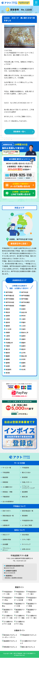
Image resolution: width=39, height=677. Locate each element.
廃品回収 (5, 477)
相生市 (23, 349)
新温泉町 (8, 369)
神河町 (8, 373)
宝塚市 (8, 316)
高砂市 (8, 322)
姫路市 (23, 306)
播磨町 (8, 356)
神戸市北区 (24, 292)
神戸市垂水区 (10, 295)
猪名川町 (24, 356)
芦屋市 (23, 322)
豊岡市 (8, 326)
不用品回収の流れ (27, 520)
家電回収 (5, 482)
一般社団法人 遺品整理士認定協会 (13, 578)
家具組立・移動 (7, 492)
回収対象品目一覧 (27, 511)
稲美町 (8, 359)
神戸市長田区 (10, 306)
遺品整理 (25, 492)
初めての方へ (7, 511)
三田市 (23, 319)
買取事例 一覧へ (19, 131)
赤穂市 (8, 332)
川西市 (8, 319)
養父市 (8, 349)
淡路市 (23, 339)
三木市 (23, 326)
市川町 (23, 369)
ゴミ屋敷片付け (7, 487)
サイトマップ (26, 544)
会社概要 (5, 544)
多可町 (23, 359)
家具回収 (25, 477)
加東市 (23, 346)
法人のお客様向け (8, 501)
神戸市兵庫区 (25, 302)
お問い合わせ (26, 549)
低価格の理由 (7, 539)
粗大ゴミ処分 (26, 472)
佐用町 (8, 366)
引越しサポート (27, 482)
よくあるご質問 (27, 525)
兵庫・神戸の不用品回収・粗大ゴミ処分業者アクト (23, 653)
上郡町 (23, 366)
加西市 (23, 336)
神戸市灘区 (24, 299)
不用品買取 (6, 472)
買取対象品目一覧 (8, 516)
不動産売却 (6, 497)
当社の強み (25, 535)
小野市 (8, 336)
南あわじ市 (24, 332)
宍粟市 (8, 346)
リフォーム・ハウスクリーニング (28, 487)
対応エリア (6, 535)
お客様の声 (6, 525)
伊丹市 (23, 316)
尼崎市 (23, 309)
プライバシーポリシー (7, 549)
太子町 (23, 353)
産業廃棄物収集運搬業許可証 (15, 566)
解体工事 (25, 497)
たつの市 (8, 329)
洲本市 (8, 339)
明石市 (8, 312)
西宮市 (8, 309)
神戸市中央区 (10, 302)
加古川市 (24, 312)
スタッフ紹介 (26, 539)
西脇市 (23, 343)
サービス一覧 (7, 468)
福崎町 (8, 363)
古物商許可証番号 (11, 571)
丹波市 (23, 329)
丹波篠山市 (9, 343)
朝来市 (8, 353)
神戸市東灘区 (25, 295)
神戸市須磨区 (10, 299)
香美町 (23, 363)
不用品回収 (25, 468)
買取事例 (25, 516)
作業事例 (5, 520)
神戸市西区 (9, 292)
